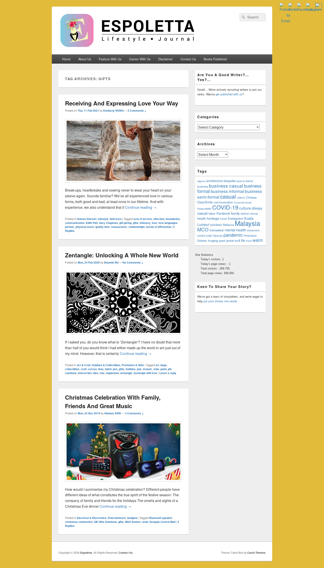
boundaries (173, 219)
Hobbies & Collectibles (106, 365)
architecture (214, 181)
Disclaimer (165, 59)
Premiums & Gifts (133, 365)
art (157, 365)
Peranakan (250, 235)
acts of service (142, 219)
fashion (245, 213)
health (201, 218)
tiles (95, 373)
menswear (216, 230)
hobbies (131, 369)
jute (139, 369)
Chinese (251, 197)
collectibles (72, 369)
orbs (156, 369)
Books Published (215, 59)
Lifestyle (103, 219)
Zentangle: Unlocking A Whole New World (122, 255)
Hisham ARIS (112, 413)
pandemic (233, 234)
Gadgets (132, 518)
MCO (203, 229)
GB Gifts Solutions (105, 522)
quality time (102, 227)
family (235, 213)
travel (249, 240)
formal (254, 213)
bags (163, 365)
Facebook (223, 213)
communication (74, 223)
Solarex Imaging (207, 240)
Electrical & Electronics (91, 518)
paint (163, 369)
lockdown (216, 225)
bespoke (230, 181)
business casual (226, 185)
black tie (240, 181)
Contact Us (188, 59)
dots (101, 369)
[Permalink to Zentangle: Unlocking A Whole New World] (123, 336)
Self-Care (116, 219)
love (154, 223)
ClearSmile (205, 202)
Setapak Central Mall (162, 522)
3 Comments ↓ (134, 413)
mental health (235, 229)
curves (92, 369)
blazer (249, 181)
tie (243, 240)
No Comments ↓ (133, 262)
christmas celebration (79, 522)
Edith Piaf (92, 223)
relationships (136, 227)
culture (245, 208)
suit (237, 240)
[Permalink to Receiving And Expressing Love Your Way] (123, 184)
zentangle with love (145, 373)
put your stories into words (220, 301)
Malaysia (247, 223)
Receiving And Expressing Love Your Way (121, 103)
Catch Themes (256, 553)
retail (145, 522)
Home (66, 59)
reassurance (119, 227)
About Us (84, 59)
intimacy (145, 223)
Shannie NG (111, 262)
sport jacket (226, 240)
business (202, 186)
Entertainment (117, 518)
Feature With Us (110, 59)
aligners (201, 181)
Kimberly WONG (113, 110)
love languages (167, 223)
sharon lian (85, 373)
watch (258, 240)
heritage (213, 218)
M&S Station (132, 522)
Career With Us (140, 59)
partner (69, 227)
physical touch (85, 227)
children (241, 197)
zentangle (126, 373)
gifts (135, 223)
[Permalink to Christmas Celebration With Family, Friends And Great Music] (123, 483)
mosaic (147, 369)
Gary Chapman (108, 223)
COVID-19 (225, 207)
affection (158, 219)
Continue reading (140, 207)
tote (102, 373)
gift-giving (125, 223)
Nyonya (218, 235)
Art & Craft (84, 365)
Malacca (228, 225)
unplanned (112, 373)
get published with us (229, 94)
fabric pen (111, 369)
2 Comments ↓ (137, 110)
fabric (212, 213)
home (223, 218)
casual (228, 196)
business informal (227, 191)
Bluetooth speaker (160, 518)
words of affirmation (158, 227)
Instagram (235, 218)
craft (84, 369)
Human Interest (86, 219)
